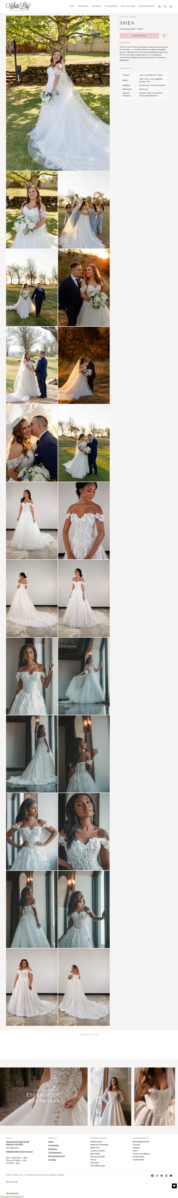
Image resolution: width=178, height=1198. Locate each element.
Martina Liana (96, 1141)
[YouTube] (171, 1176)
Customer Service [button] (140, 1138)
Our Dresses (53, 1145)
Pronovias (94, 1163)
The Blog (52, 1159)
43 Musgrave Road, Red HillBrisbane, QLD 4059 (17, 1143)
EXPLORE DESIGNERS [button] (98, 1138)
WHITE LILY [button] (52, 1138)
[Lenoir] (110, 1096)
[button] (83, 6)
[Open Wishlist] (174, 1185)
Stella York (94, 1148)
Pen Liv (93, 1159)
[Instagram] (166, 1176)
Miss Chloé (95, 1154)
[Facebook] (152, 1176)
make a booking (139, 35)
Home (51, 1141)
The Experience (54, 1152)
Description (125, 43)
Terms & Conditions (141, 1154)
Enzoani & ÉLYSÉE (97, 1156)
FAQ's (135, 1151)
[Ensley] (154, 1096)
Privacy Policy (138, 1156)
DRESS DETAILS (126, 68)
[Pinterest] (162, 1176)
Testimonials (138, 1159)
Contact (136, 1144)
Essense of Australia (128, 17)
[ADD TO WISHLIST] (164, 36)
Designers (52, 1149)
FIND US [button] (9, 1138)
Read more (124, 60)
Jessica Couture (97, 1151)
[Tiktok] (157, 1176)
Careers (136, 1148)
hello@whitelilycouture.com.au (19, 1151)
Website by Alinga (12, 1182)
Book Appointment (56, 1156)
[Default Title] (110, 1096)
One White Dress (97, 1166)
